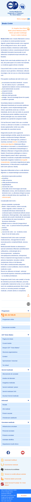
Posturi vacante (7, 413)
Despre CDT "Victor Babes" (11, 347)
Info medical (6, 409)
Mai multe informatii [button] (6, 500)
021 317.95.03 (10, 315)
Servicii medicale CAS (9, 391)
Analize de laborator (9, 378)
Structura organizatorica (10, 352)
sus (28, 296)
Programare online (8, 319)
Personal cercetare (8, 431)
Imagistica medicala (9, 382)
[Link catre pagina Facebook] (8, 452)
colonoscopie (6, 197)
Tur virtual (6, 365)
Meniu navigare (22, 19)
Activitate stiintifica (8, 439)
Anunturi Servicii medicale (11, 396)
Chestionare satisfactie (10, 418)
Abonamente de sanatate (10, 374)
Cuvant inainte (7, 343)
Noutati (5, 404)
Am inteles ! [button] (24, 495)
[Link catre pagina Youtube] (22, 452)
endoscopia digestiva (7, 144)
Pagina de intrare (8, 339)
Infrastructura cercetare (10, 426)
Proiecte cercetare (8, 435)
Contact (5, 356)
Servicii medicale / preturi (10, 387)
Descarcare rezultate (9, 327)
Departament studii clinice (10, 444)
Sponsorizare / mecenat (10, 361)
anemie (15, 142)
